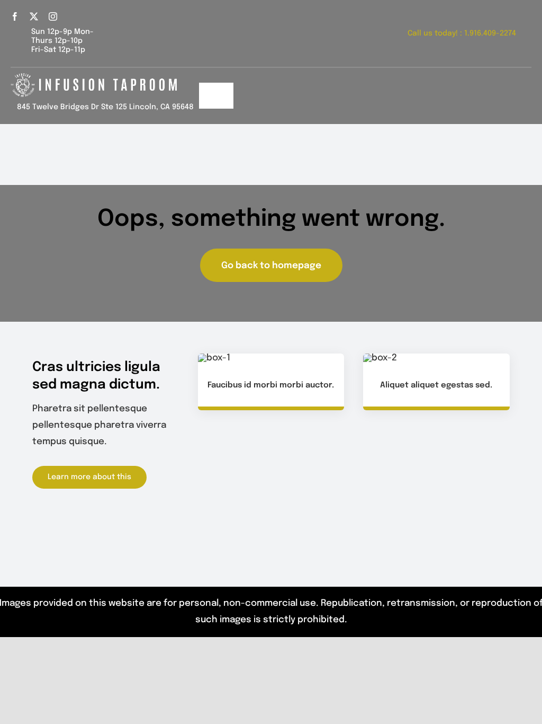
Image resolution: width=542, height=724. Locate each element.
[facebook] (15, 16)
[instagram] (53, 16)
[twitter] (34, 16)
